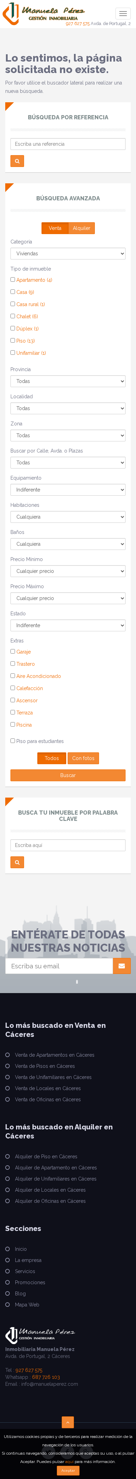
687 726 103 (46, 1377)
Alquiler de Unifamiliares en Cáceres (56, 1179)
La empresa (28, 1260)
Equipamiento (25, 478)
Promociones (30, 1282)
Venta (55, 228)
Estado (18, 613)
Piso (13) (25, 341)
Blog (20, 1293)
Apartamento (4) (33, 280)
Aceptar (68, 1470)
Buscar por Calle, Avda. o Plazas (46, 451)
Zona (16, 423)
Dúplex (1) (27, 328)
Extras (17, 640)
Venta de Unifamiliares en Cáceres (53, 1077)
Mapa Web (27, 1305)
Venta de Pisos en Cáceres (45, 1066)
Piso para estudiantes (39, 741)
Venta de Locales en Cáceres (48, 1088)
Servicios (25, 1271)
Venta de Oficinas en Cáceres (48, 1099)
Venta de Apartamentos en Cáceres (55, 1055)
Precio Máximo (27, 586)
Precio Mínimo (26, 559)
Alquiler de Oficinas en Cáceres (50, 1201)
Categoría (21, 242)
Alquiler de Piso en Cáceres (46, 1156)
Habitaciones (24, 505)
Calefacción (29, 688)
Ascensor (26, 700)
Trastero (25, 664)
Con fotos (83, 758)
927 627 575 (78, 23)
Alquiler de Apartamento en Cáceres (56, 1167)
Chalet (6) (26, 316)
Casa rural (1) (30, 304)
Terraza (24, 712)
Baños (17, 532)
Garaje (23, 652)
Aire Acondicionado (38, 676)
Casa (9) (24, 292)
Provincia (20, 369)
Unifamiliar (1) (30, 353)
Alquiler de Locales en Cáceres (50, 1190)
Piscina (23, 725)
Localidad (21, 396)
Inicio (21, 1249)
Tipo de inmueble (30, 269)
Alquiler (81, 228)
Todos (52, 758)
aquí (69, 1461)
